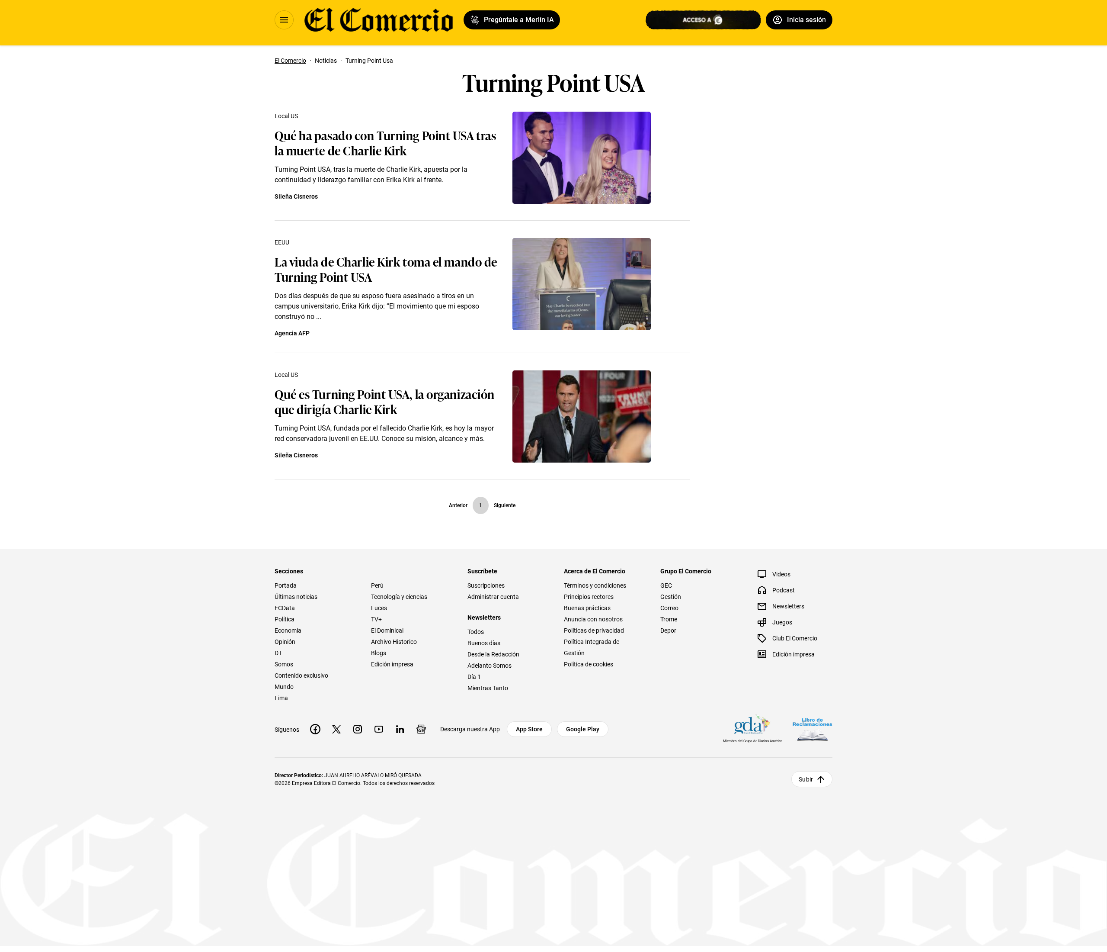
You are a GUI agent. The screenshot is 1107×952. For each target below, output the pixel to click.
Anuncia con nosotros (593, 619)
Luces (379, 608)
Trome (668, 619)
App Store (529, 729)
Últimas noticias (296, 596)
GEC (666, 585)
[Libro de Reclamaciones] (812, 729)
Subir (806, 779)
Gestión (670, 596)
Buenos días (483, 643)
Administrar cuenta (493, 596)
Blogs (378, 653)
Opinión (285, 641)
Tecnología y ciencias (399, 596)
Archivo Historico (394, 641)
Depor (668, 630)
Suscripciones (486, 585)
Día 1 (474, 676)
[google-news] (421, 729)
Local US (286, 116)
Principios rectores (589, 596)
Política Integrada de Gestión (591, 647)
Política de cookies (588, 664)
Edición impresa (392, 664)
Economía (288, 630)
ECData (285, 608)
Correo (669, 608)
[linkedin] (400, 729)
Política (284, 619)
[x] (336, 729)
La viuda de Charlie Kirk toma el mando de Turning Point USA (386, 268)
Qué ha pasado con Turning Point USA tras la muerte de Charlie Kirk (385, 142)
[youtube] (379, 729)
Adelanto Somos (489, 665)
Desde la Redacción (493, 654)
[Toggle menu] (284, 19)
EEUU (282, 242)
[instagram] (357, 729)
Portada (286, 585)
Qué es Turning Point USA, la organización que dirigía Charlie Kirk (385, 401)
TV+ (376, 619)
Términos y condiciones (595, 585)
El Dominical (387, 630)
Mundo (284, 686)
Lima (281, 698)
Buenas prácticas (587, 608)
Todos (475, 631)
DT (278, 653)
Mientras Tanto (487, 688)
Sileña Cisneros (296, 196)
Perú (377, 585)
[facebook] (315, 729)
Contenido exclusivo (301, 675)
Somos (284, 664)
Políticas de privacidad (594, 630)
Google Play (582, 729)
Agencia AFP (292, 333)
